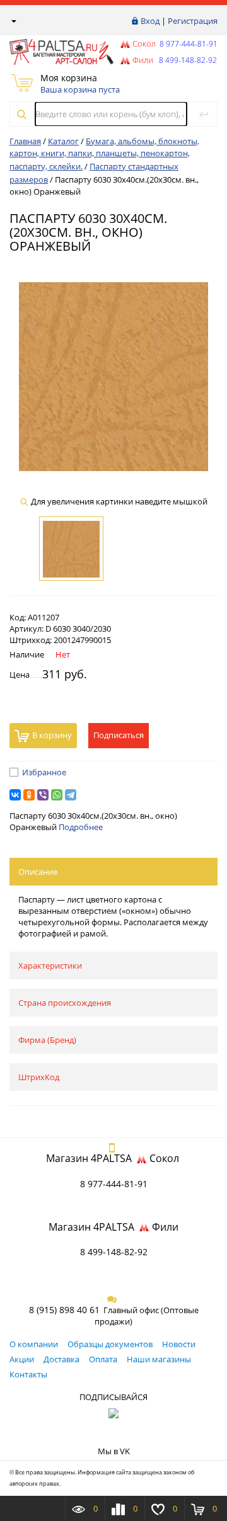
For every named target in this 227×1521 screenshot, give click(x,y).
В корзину (52, 735)
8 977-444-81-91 (188, 43)
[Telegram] (70, 794)
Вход (150, 20)
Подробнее (81, 827)
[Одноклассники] (29, 794)
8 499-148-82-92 (114, 1252)
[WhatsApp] (56, 794)
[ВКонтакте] (15, 794)
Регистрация (193, 20)
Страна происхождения (64, 1002)
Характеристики (50, 965)
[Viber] (43, 794)
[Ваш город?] (12, 20)
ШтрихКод (38, 1077)
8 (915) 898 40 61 (64, 1310)
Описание (37, 871)
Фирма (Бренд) (47, 1039)
